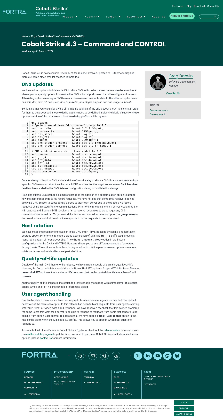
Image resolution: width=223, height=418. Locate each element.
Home (25, 36)
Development (157, 114)
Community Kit (92, 382)
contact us (46, 338)
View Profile (173, 93)
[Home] (40, 355)
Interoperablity (33, 382)
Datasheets (120, 387)
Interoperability (63, 372)
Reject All (184, 408)
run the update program (39, 334)
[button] (209, 17)
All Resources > (123, 394)
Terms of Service (115, 405)
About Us (159, 17)
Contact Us (213, 6)
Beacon (28, 377)
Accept (184, 402)
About (147, 372)
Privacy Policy (80, 405)
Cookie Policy (93, 405)
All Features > (32, 394)
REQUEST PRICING (182, 16)
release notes (112, 330)
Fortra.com (178, 6)
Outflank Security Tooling (64, 383)
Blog (189, 6)
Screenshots (121, 382)
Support (112, 17)
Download (199, 6)
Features (29, 372)
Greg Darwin (181, 76)
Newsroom (150, 384)
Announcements (159, 110)
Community (30, 387)
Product (69, 17)
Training (89, 377)
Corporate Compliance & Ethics (157, 377)
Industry (90, 17)
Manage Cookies (184, 414)
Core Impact (61, 377)
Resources (135, 17)
